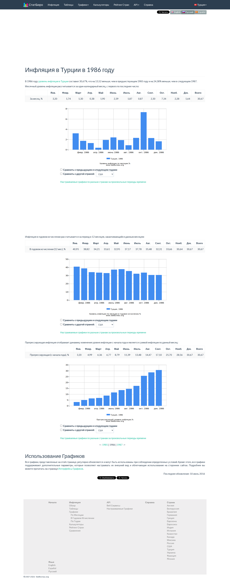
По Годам (75, 521)
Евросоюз (172, 524)
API (136, 4)
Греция (170, 518)
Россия (170, 543)
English (177, 12)
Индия (170, 527)
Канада (170, 536)
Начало (53, 502)
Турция (201, 4)
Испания (171, 530)
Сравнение (75, 530)
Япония (171, 558)
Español (201, 12)
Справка (148, 4)
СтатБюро (35, 4)
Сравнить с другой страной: (79, 173)
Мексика (171, 540)
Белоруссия (173, 508)
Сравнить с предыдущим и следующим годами (90, 169)
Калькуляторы (101, 4)
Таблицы (68, 4)
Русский (189, 12)
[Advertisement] (115, 37)
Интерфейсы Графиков (70, 468)
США (169, 546)
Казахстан (172, 533)
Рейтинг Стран (121, 4)
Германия (172, 515)
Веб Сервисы (113, 505)
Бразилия (172, 511)
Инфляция (53, 4)
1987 (120, 444)
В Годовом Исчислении (82, 518)
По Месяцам (77, 515)
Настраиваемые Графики (120, 508)
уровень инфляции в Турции (53, 81)
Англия (170, 505)
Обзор (72, 505)
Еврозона (172, 521)
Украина (171, 552)
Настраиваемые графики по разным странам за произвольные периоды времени (103, 181)
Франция (171, 555)
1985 (105, 444)
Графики (82, 4)
